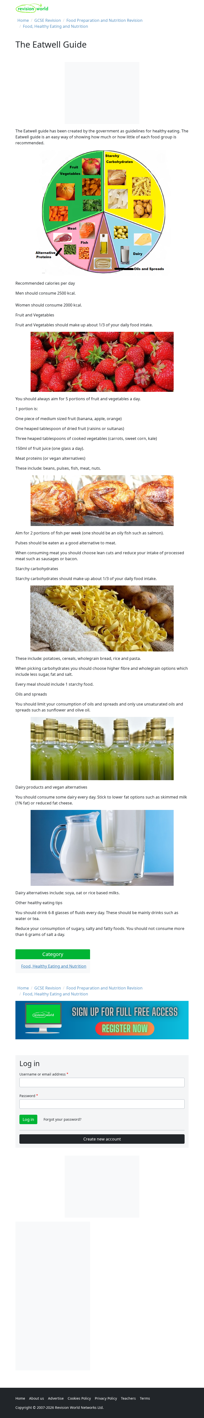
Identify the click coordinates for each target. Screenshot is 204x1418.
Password (27, 1095)
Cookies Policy (79, 1398)
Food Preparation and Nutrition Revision (104, 20)
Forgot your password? (62, 1119)
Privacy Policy (106, 1398)
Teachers (128, 1398)
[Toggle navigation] (183, 8)
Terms (145, 1398)
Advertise (56, 1398)
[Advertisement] (52, 1296)
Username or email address (42, 1074)
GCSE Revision (47, 20)
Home (23, 20)
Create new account (102, 1139)
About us (36, 1398)
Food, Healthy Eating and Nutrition (55, 26)
